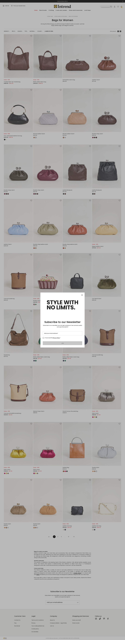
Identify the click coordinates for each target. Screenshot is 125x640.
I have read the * (52, 338)
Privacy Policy (56, 338)
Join (62, 343)
